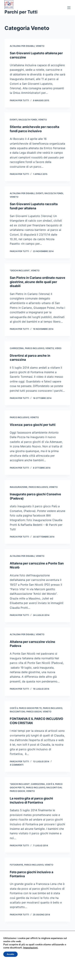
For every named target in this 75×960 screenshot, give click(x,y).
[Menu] (68, 7)
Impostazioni (30, 947)
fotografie (16, 864)
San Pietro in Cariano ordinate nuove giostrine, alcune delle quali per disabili (37, 282)
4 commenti (16, 764)
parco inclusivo (34, 348)
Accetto (10, 954)
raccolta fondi (27, 119)
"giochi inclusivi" (20, 270)
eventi (13, 119)
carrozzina (17, 348)
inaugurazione (18, 487)
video (58, 348)
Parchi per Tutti (21, 12)
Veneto (40, 46)
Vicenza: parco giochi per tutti (32, 425)
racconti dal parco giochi (26, 711)
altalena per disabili (22, 46)
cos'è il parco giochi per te (26, 708)
